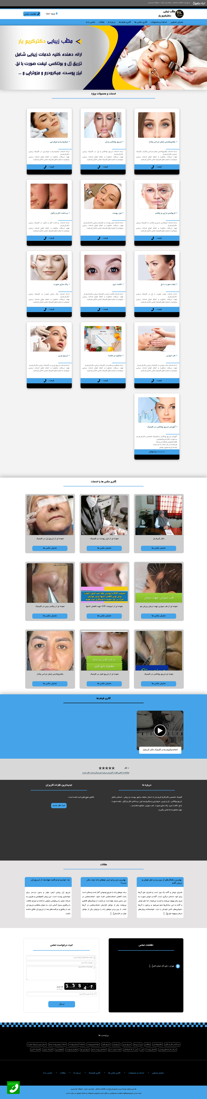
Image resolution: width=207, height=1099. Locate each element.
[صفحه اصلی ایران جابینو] (199, 6)
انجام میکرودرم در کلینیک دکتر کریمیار (160, 750)
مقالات (101, 22)
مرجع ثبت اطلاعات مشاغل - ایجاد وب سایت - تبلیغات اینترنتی (169, 3)
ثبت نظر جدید (59, 805)
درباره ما (111, 22)
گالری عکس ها (140, 22)
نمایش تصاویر (177, 22)
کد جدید (60, 987)
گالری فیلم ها (125, 22)
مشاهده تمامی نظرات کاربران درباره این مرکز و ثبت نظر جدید (105, 773)
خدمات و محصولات (159, 22)
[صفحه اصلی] (171, 18)
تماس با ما (90, 22)
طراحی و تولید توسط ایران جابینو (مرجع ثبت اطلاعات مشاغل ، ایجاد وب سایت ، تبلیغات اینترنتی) (103, 1089)
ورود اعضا (50, 14)
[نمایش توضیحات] (156, 123)
